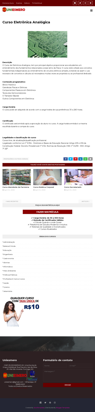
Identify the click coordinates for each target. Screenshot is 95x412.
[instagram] (85, 3)
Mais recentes (12, 201)
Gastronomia (8, 258)
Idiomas (6, 263)
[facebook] (75, 3)
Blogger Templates (63, 408)
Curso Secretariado (72, 187)
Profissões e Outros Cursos (16, 159)
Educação (7, 250)
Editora (27, 3)
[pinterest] (91, 3)
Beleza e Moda (9, 246)
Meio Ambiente (9, 271)
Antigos (85, 201)
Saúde (6, 283)
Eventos (19, 3)
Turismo (6, 287)
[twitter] (80, 3)
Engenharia (7, 254)
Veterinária (7, 291)
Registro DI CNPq (20, 388)
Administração (9, 242)
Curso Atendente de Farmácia (15, 187)
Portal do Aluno (8, 3)
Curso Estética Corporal (43, 187)
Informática (7, 267)
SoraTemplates (39, 408)
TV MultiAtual (37, 3)
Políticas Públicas (10, 275)
